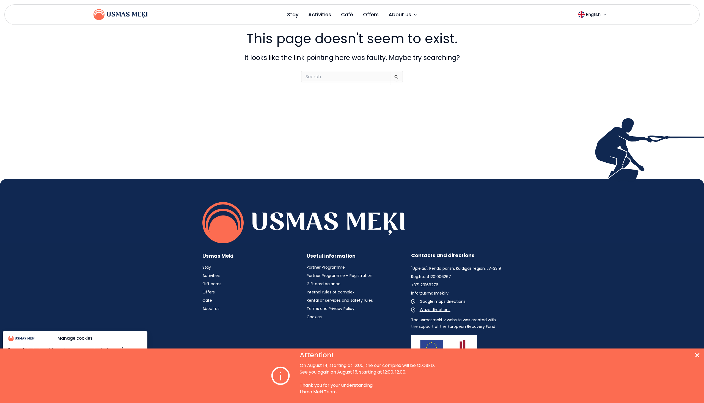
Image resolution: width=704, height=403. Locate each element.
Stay (206, 267)
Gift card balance (323, 284)
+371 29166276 (424, 285)
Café (207, 300)
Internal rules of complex (330, 292)
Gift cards (211, 284)
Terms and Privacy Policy (330, 308)
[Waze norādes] (430, 310)
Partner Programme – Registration (339, 275)
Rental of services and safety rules (340, 300)
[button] (414, 14)
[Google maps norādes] (438, 301)
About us (210, 308)
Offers (208, 292)
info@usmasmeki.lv (430, 293)
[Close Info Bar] (697, 356)
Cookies (314, 317)
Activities (211, 275)
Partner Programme (326, 267)
